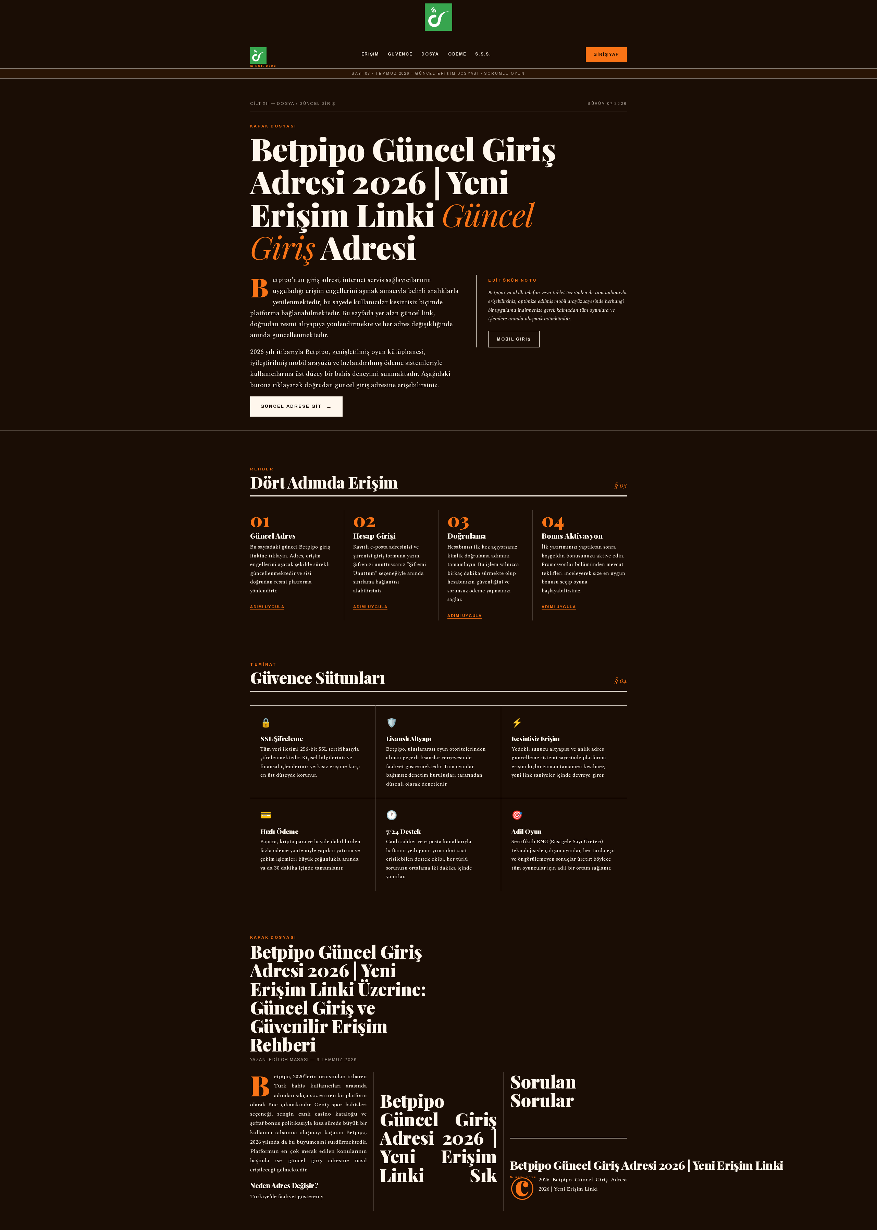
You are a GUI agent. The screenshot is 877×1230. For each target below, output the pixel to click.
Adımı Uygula (267, 607)
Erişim (370, 54)
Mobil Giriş (514, 339)
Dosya (430, 54)
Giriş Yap (606, 54)
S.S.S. (483, 54)
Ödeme (457, 54)
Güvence (400, 54)
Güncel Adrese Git (291, 406)
